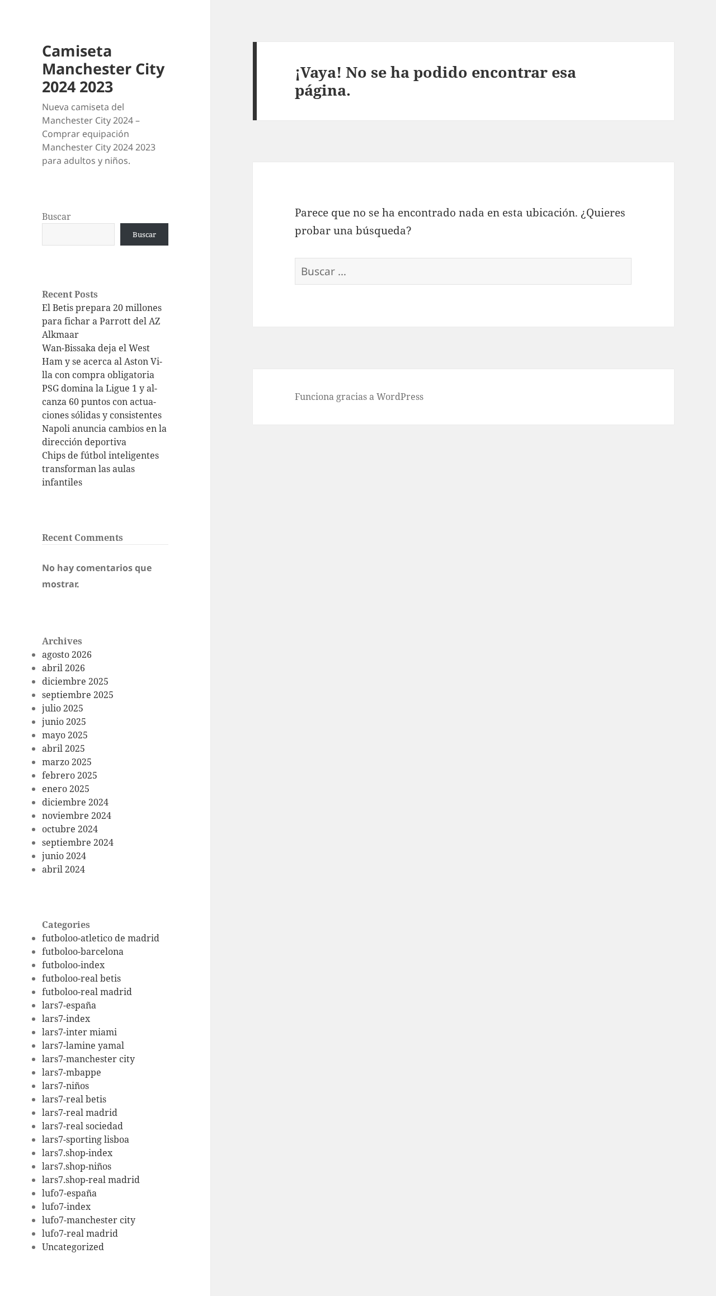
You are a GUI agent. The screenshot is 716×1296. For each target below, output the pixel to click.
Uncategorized (73, 1247)
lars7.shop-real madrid (91, 1180)
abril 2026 (63, 668)
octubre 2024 (70, 829)
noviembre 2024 (76, 815)
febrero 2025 (69, 775)
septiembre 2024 (78, 842)
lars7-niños (65, 1086)
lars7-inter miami (79, 1032)
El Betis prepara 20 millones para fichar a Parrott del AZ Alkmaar (102, 321)
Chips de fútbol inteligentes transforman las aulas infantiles (100, 468)
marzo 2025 (67, 762)
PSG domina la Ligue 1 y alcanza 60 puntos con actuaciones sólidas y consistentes (102, 401)
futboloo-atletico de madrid (100, 938)
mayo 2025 (65, 735)
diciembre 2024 (75, 802)
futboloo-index (73, 965)
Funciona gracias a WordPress (359, 396)
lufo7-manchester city (88, 1220)
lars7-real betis (74, 1099)
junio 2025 (64, 721)
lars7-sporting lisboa (85, 1139)
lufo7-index (66, 1206)
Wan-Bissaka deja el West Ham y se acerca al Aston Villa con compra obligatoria (102, 361)
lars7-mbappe (71, 1072)
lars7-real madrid (79, 1112)
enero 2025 (66, 789)
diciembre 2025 (75, 681)
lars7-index (66, 1018)
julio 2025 (62, 708)
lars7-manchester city (88, 1059)
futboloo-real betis (81, 978)
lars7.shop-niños (76, 1166)
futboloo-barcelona (83, 951)
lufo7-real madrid (80, 1233)
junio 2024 (64, 856)
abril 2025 (63, 748)
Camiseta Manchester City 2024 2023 (103, 68)
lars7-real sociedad (82, 1126)
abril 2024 (63, 869)
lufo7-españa (69, 1193)
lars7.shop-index (77, 1153)
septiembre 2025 (78, 695)
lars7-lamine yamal (83, 1045)
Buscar (56, 216)
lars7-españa (69, 1005)
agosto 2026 (67, 654)
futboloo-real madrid (87, 992)
